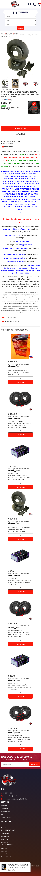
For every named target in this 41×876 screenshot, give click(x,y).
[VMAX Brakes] (15, 4)
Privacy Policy (5, 836)
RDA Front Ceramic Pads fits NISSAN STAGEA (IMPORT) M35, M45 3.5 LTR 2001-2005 (19, 477)
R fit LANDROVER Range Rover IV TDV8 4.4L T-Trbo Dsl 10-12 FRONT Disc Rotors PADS (18, 867)
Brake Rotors (4, 848)
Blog (2, 814)
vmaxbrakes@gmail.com (11, 796)
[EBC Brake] (31, 357)
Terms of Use (5, 833)
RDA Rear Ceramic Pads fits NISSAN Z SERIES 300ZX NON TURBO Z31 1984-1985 (20, 582)
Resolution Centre (6, 811)
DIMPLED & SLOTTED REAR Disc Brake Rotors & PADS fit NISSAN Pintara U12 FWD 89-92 (19, 739)
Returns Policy (5, 839)
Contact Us (4, 828)
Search (20, 28)
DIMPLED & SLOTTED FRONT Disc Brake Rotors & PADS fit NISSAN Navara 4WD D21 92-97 (19, 635)
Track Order (4, 808)
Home (2, 33)
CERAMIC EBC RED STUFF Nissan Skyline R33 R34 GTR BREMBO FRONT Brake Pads (19, 373)
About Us (3, 825)
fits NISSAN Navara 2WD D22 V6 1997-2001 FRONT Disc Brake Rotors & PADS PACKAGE (19, 530)
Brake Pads (9, 33)
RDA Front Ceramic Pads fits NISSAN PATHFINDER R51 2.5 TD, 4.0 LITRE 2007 (19, 687)
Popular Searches (6, 817)
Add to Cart (21, 129)
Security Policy (5, 842)
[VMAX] (31, 409)
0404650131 (7, 793)
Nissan (16, 33)
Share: (3, 99)
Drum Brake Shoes (6, 854)
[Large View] (5, 83)
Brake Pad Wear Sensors (8, 857)
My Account (4, 805)
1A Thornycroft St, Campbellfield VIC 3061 (17, 799)
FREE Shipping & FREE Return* (12, 141)
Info (11, 109)
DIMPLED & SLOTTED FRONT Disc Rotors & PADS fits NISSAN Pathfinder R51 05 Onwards (19, 425)
